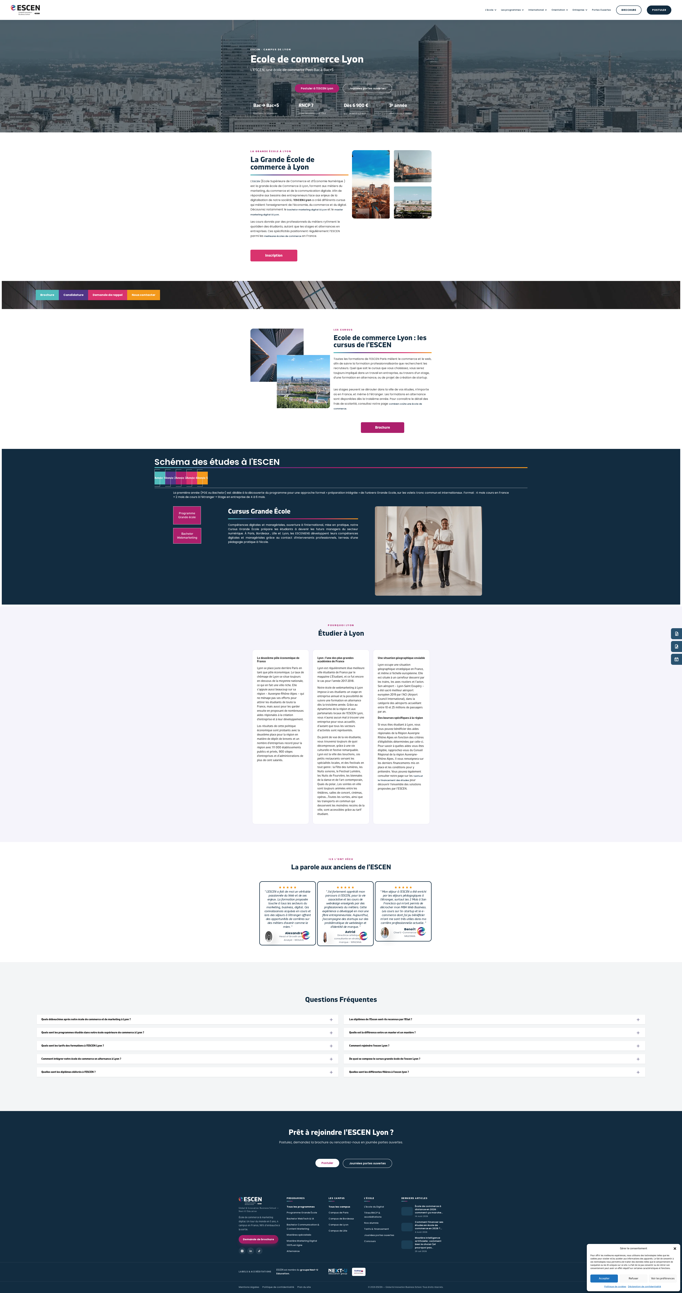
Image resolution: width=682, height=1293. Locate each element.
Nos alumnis (371, 1223)
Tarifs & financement (376, 1229)
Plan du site (304, 1287)
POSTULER (659, 10)
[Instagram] (242, 1251)
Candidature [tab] (73, 295)
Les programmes (511, 10)
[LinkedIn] (250, 1251)
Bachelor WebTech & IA (300, 1218)
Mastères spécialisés (299, 1234)
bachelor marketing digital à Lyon (307, 209)
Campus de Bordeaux (341, 1218)
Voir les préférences (663, 1278)
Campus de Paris (338, 1212)
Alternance (293, 1251)
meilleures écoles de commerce (282, 236)
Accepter (604, 1278)
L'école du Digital (374, 1206)
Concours (370, 1241)
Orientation (558, 10)
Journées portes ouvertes (379, 1235)
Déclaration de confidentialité (644, 1286)
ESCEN (256, 181)
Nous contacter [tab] (143, 295)
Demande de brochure (258, 1239)
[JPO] (676, 659)
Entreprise (578, 10)
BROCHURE (628, 10)
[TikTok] (259, 1251)
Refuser (633, 1278)
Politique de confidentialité (278, 1287)
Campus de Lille (338, 1230)
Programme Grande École (302, 1212)
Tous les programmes (301, 1206)
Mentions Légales (249, 1287)
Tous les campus (339, 1206)
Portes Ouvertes (601, 10)
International (536, 10)
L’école (489, 10)
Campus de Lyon (338, 1224)
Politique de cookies (615, 1286)
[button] (675, 1248)
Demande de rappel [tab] (108, 295)
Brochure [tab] (47, 295)
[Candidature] (676, 646)
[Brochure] (676, 633)
